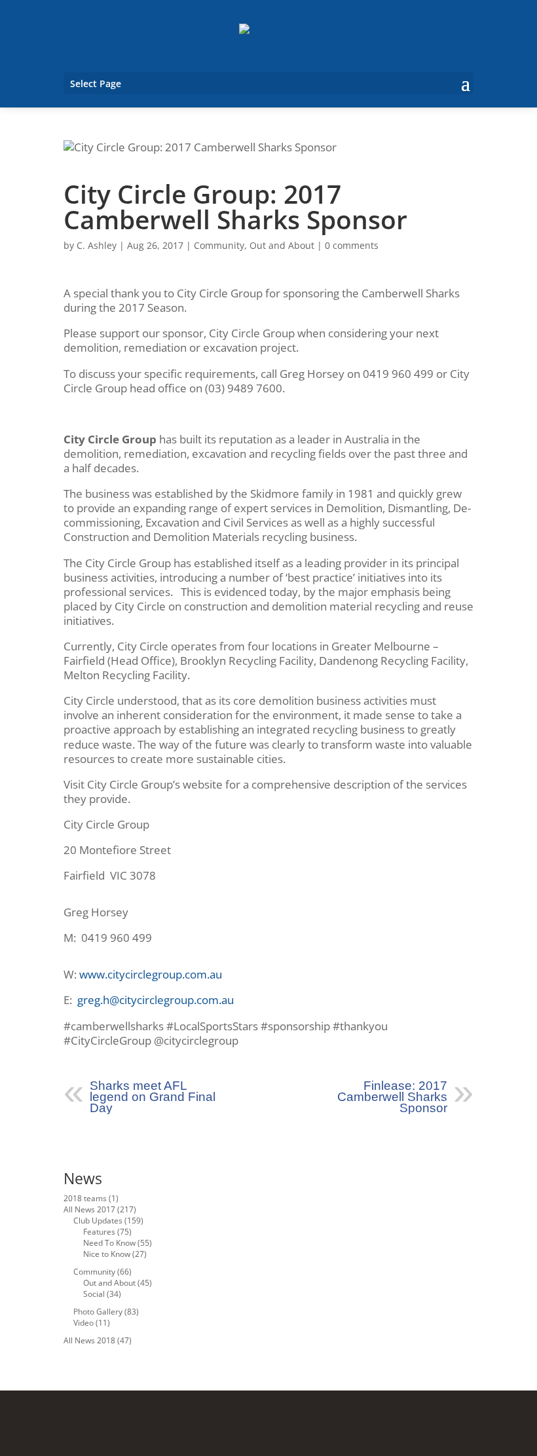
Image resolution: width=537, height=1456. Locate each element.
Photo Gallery (97, 1311)
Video (83, 1322)
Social (94, 1293)
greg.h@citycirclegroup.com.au (155, 999)
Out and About (282, 245)
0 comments (352, 245)
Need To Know (109, 1242)
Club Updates (97, 1220)
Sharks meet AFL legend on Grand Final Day (152, 1097)
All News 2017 (89, 1209)
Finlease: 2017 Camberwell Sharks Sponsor (392, 1097)
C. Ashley (97, 245)
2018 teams (85, 1198)
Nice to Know (106, 1254)
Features (99, 1231)
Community (219, 245)
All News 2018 (89, 1340)
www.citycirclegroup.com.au (150, 974)
